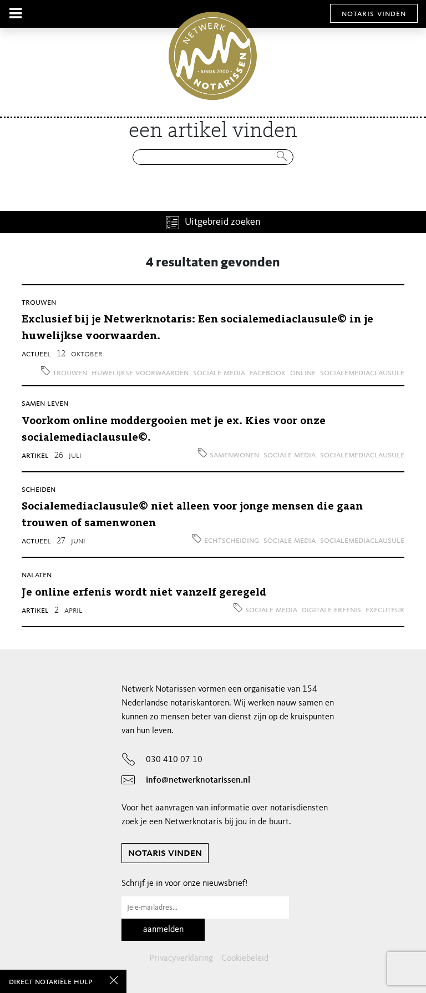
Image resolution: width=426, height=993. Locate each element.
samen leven (45, 403)
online (303, 373)
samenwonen (234, 455)
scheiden (38, 489)
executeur (385, 610)
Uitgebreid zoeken (223, 222)
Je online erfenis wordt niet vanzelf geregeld (144, 592)
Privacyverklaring (181, 958)
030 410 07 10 (174, 759)
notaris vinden (374, 13)
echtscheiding (231, 540)
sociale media (219, 373)
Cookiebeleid (244, 958)
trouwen (39, 302)
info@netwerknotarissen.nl (198, 780)
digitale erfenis (331, 610)
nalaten (37, 575)
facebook (268, 373)
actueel (36, 354)
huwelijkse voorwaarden (140, 373)
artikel (35, 455)
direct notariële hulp (50, 981)
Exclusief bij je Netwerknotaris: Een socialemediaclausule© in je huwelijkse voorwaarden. (197, 328)
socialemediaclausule (362, 373)
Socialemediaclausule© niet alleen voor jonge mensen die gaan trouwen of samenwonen (192, 515)
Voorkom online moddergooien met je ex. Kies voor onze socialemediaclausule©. (174, 429)
